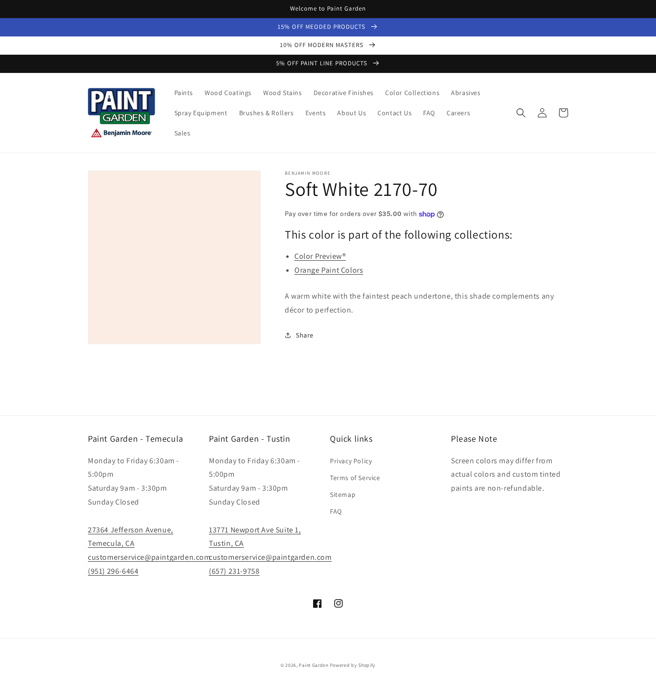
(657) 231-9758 (234, 571)
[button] (521, 112)
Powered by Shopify (353, 665)
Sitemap (342, 494)
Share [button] (305, 335)
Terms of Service (355, 477)
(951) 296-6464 (113, 571)
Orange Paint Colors (328, 270)
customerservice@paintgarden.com (149, 557)
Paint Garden (313, 665)
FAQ (336, 511)
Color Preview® (320, 256)
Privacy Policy (351, 461)
